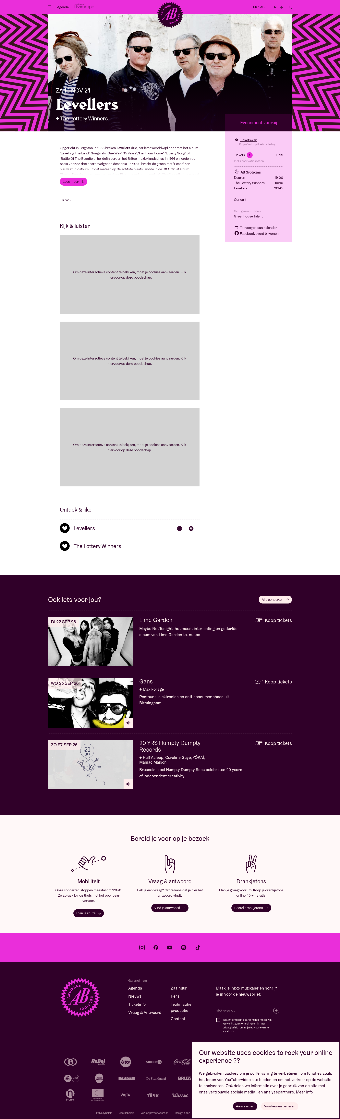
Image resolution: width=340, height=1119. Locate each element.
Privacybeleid (104, 1113)
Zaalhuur (179, 988)
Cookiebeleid (126, 1113)
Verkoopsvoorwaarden (154, 1113)
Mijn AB (258, 7)
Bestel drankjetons (249, 907)
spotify (184, 947)
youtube (169, 947)
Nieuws (135, 996)
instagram (142, 947)
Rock (67, 200)
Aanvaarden (245, 1106)
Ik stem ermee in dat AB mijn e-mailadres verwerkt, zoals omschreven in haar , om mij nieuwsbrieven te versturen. (247, 1025)
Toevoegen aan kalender (258, 227)
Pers (175, 996)
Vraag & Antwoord (144, 1012)
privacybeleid (230, 1027)
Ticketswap (248, 140)
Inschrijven (276, 1011)
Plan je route (86, 913)
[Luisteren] (128, 723)
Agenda (63, 7)
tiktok (198, 947)
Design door (182, 1113)
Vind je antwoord (167, 907)
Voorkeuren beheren (279, 1106)
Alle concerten (273, 599)
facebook (155, 947)
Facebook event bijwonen (259, 233)
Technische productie (181, 1007)
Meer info (304, 1092)
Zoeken (290, 7)
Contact (178, 1018)
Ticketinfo (137, 1004)
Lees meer (71, 181)
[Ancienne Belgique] (170, 14)
